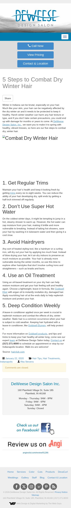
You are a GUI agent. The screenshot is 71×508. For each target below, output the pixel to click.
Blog (42, 477)
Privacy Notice (61, 492)
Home (10, 471)
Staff (34, 477)
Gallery (25, 477)
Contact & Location (35, 63)
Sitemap (35, 495)
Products (50, 471)
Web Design (22, 503)
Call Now (37, 46)
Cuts (40, 471)
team (12, 340)
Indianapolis (6, 361)
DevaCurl (63, 471)
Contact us (56, 340)
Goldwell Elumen (37, 325)
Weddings (13, 477)
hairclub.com (18, 351)
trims (12, 193)
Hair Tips (37, 358)
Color (32, 471)
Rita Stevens (27, 361)
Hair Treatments (51, 358)
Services (21, 471)
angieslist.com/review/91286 (35, 453)
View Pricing (35, 54)
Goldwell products (38, 333)
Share (8, 98)
